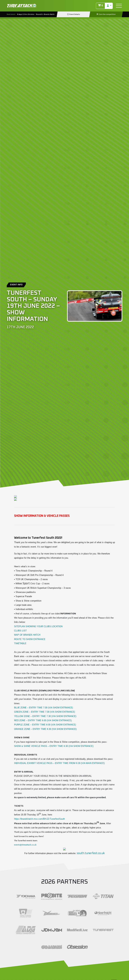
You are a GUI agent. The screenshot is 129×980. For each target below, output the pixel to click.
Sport (26, 583)
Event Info (16, 285)
